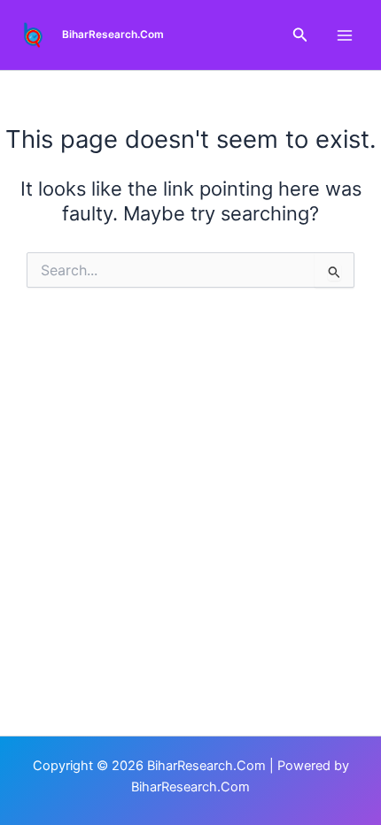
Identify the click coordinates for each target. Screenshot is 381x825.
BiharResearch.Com (113, 34)
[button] (300, 35)
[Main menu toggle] (344, 35)
